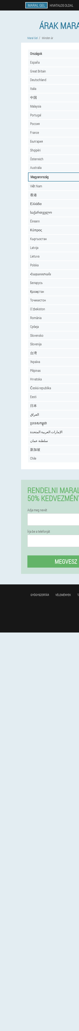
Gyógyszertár (40, 595)
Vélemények (63, 595)
